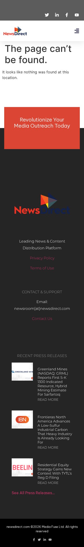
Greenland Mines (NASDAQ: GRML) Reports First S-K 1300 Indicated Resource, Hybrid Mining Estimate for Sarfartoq (53, 382)
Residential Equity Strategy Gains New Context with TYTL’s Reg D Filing (55, 471)
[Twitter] (39, 539)
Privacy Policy (42, 258)
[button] (76, 31)
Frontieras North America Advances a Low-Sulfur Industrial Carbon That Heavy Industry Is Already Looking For (55, 429)
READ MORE (48, 399)
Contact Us (42, 318)
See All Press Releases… (33, 492)
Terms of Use (42, 268)
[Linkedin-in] (44, 539)
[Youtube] (50, 539)
